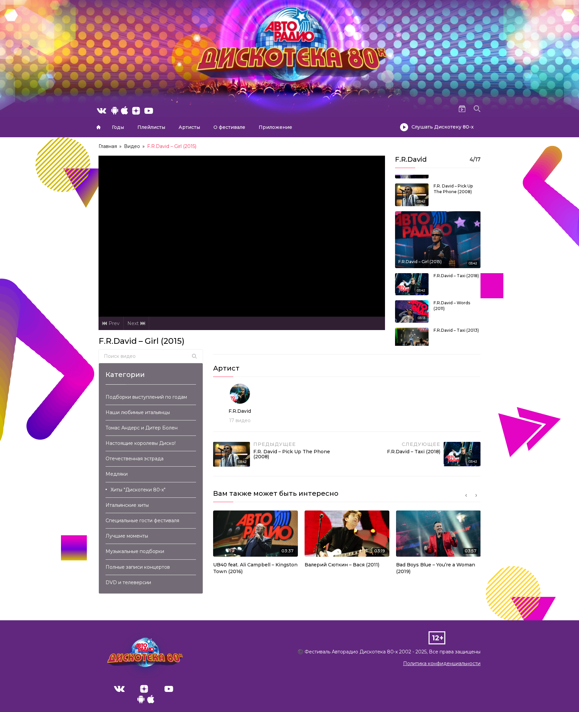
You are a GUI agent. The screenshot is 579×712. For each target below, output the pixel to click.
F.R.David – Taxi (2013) (456, 330)
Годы (118, 127)
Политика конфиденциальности (441, 663)
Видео (132, 146)
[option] (255, 544)
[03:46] (412, 338)
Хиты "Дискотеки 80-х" (138, 490)
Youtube (169, 689)
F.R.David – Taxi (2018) (456, 275)
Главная (98, 127)
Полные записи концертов (138, 567)
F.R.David (240, 411)
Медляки (117, 474)
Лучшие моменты (127, 536)
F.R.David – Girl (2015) (420, 261)
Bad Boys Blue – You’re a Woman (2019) (435, 568)
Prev (114, 323)
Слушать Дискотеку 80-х (442, 127)
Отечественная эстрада (135, 459)
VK (119, 689)
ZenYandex (144, 689)
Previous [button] (466, 495)
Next (133, 323)
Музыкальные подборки (135, 551)
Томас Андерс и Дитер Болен (142, 428)
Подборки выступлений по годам (146, 397)
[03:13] (412, 311)
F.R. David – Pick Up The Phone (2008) (453, 188)
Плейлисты (151, 127)
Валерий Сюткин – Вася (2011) (342, 565)
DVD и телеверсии (128, 582)
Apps (146, 701)
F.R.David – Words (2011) (452, 305)
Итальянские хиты (127, 505)
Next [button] (476, 495)
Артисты (189, 127)
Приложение (275, 127)
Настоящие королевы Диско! (141, 443)
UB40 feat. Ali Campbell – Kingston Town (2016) (255, 568)
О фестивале (229, 127)
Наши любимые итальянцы (138, 412)
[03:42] (412, 194)
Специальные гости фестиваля (142, 521)
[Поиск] (194, 356)
